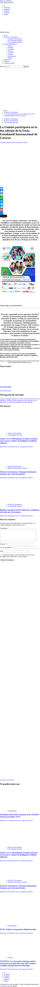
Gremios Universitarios (15, 39)
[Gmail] (20, 210)
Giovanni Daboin (5, 142)
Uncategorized (12, 811)
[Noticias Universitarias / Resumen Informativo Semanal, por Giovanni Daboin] (18, 463)
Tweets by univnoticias (7, 780)
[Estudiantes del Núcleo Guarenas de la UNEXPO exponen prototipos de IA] (18, 807)
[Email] (20, 194)
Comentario (4, 528)
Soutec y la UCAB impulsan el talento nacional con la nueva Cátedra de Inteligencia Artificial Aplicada (18, 441)
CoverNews (3, 986)
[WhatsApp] (20, 197)
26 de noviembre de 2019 (19, 142)
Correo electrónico (6, 547)
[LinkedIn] (20, 200)
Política (10, 58)
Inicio (5, 35)
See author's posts (5, 390)
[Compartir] (20, 213)
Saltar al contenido (5, 1)
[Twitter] (20, 191)
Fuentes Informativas (10, 44)
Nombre (3, 544)
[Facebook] (20, 188)
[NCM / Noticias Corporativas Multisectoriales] (18, 922)
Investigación (12, 56)
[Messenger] (20, 203)
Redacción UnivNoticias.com (9, 447)
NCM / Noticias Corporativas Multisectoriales (18, 929)
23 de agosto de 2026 (25, 516)
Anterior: (20, 399)
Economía (11, 49)
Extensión (11, 53)
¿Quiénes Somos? (9, 63)
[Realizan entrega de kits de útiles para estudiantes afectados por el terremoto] (18, 501)
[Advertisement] (20, 88)
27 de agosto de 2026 (25, 447)
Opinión (6, 61)
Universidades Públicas (15, 42)
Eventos (10, 51)
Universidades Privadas (15, 40)
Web (1, 551)
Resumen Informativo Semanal (17, 468)
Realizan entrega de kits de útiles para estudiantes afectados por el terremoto (19, 511)
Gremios (10, 54)
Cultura (10, 46)
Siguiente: (18, 401)
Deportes (10, 47)
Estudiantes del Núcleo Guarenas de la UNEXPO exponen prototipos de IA (19, 816)
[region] (20, 596)
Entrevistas (7, 59)
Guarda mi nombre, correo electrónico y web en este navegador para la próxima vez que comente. (17, 555)
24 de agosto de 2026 (25, 477)
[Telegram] (20, 207)
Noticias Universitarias (11, 37)
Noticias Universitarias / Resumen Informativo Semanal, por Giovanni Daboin (18, 473)
